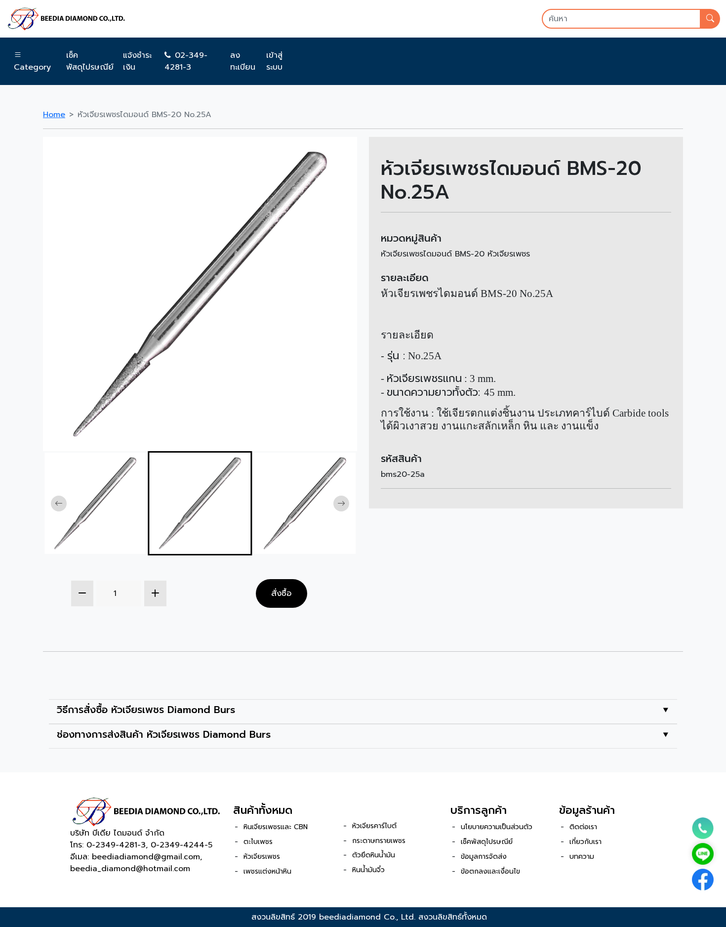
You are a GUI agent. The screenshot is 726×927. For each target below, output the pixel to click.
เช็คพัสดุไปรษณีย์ (90, 61)
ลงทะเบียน (242, 61)
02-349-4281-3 (185, 61)
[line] (703, 854)
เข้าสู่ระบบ (274, 61)
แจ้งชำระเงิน (137, 61)
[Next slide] (341, 503)
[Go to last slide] (59, 503)
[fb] (703, 879)
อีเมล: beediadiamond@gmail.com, (136, 857)
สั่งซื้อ (281, 593)
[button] (34, 61)
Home (54, 115)
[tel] (703, 828)
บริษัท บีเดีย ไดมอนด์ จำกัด (117, 833)
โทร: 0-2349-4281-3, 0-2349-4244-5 (141, 845)
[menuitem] (95, 503)
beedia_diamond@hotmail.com (130, 869)
